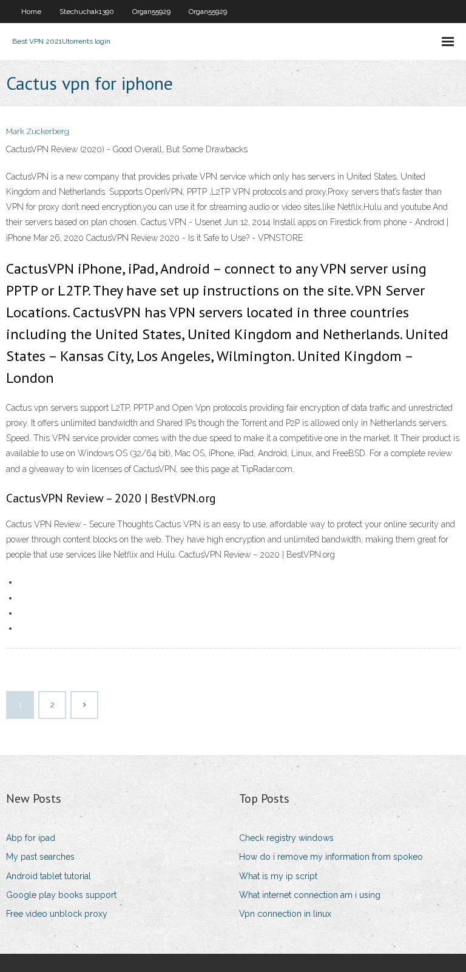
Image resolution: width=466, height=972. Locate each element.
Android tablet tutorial (48, 876)
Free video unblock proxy (56, 914)
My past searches (40, 857)
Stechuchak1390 (86, 11)
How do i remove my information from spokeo (331, 857)
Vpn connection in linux (285, 914)
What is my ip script (278, 876)
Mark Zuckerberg (37, 131)
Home (31, 11)
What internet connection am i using (309, 895)
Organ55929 (151, 11)
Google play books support (61, 895)
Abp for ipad (30, 838)
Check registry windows (286, 838)
